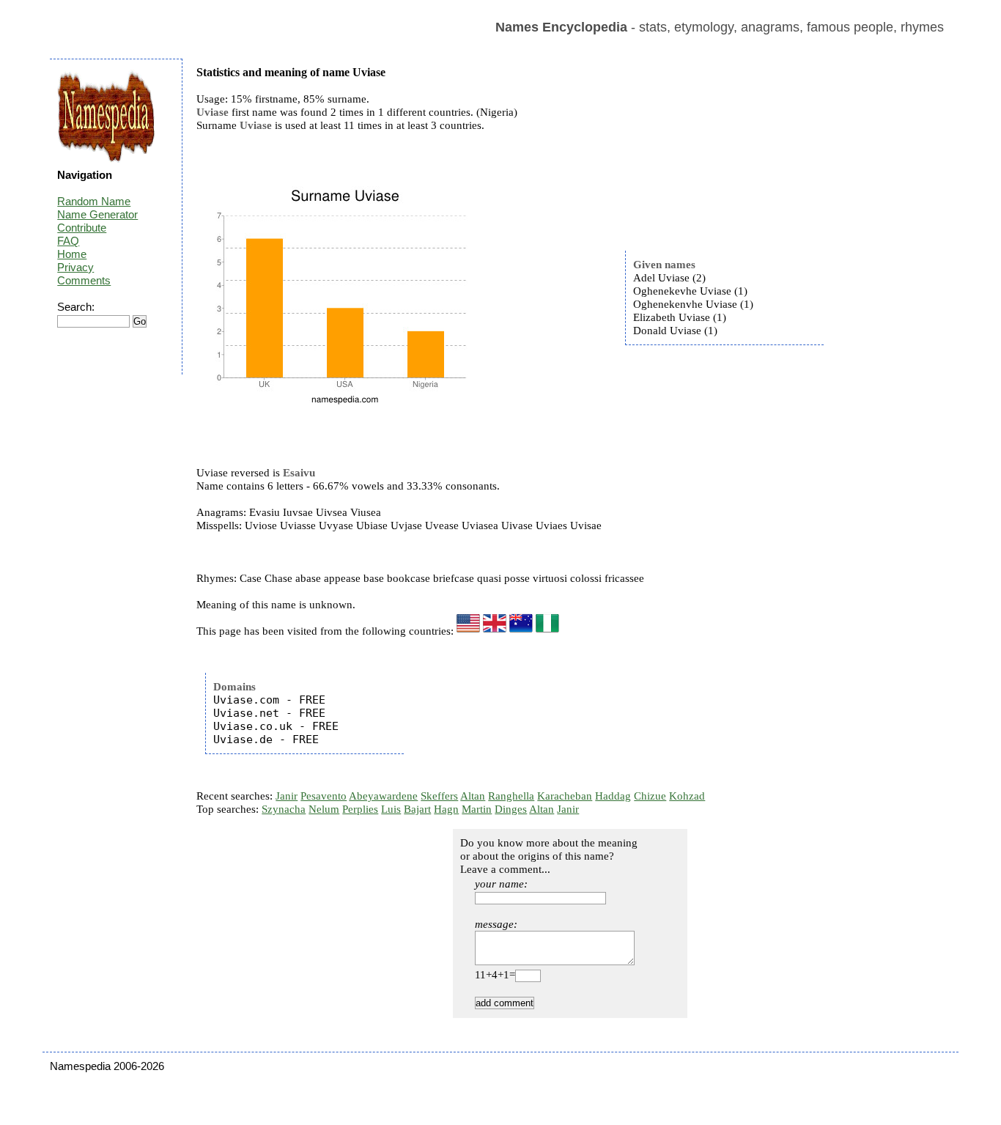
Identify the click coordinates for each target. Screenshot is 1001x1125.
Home (71, 254)
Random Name (93, 201)
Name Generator (97, 214)
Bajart (417, 809)
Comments (84, 280)
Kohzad (687, 796)
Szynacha (284, 809)
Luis (391, 809)
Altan (472, 796)
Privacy (75, 267)
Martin (477, 809)
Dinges (511, 809)
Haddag (613, 796)
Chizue (650, 796)
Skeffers (439, 796)
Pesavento (323, 796)
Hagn (446, 809)
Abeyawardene (383, 796)
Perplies (360, 809)
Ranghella (511, 796)
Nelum (324, 809)
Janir (287, 796)
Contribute (81, 227)
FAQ (68, 241)
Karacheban (564, 796)
